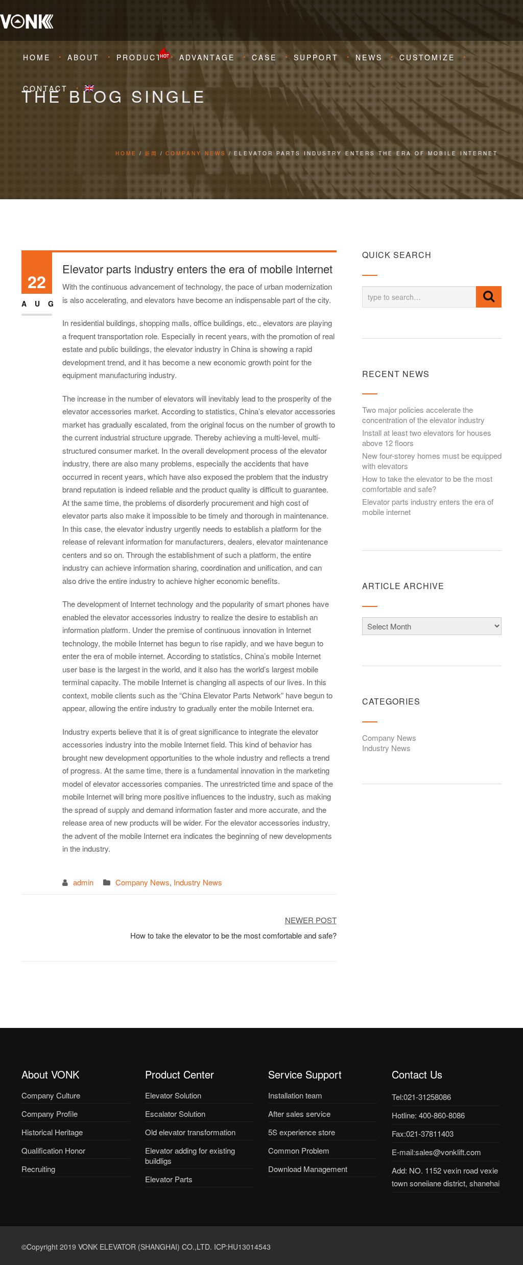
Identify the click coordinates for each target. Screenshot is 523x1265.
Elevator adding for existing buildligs (190, 1155)
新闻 (151, 153)
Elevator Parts (169, 1179)
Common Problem (298, 1150)
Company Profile (49, 1113)
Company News (195, 153)
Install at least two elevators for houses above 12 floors (426, 437)
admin (83, 882)
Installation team (295, 1095)
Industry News (198, 882)
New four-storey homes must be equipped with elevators (432, 460)
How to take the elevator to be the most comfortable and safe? (427, 483)
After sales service (299, 1113)
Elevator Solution (173, 1095)
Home (37, 57)
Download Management (307, 1168)
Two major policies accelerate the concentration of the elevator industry (423, 414)
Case (264, 57)
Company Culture (50, 1095)
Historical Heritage (52, 1132)
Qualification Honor (53, 1150)
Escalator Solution (175, 1113)
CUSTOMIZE (427, 57)
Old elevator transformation (190, 1132)
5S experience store (301, 1132)
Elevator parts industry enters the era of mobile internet (427, 506)
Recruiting (38, 1168)
